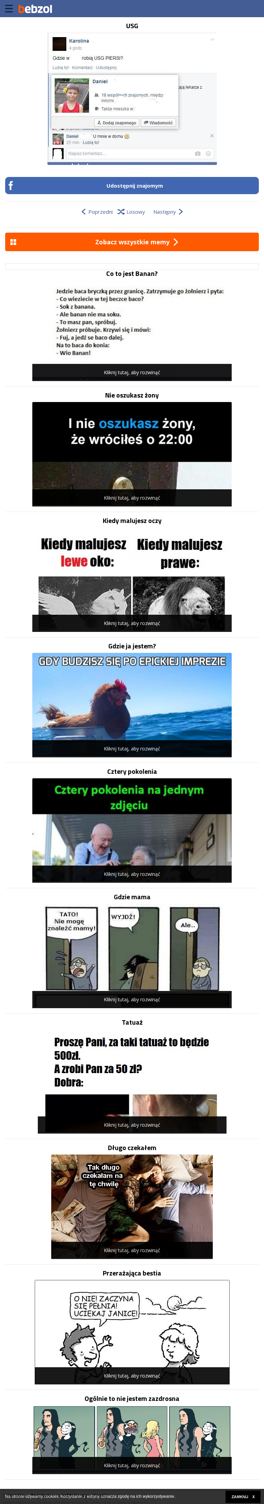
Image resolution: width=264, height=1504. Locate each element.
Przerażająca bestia (132, 1273)
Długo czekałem (132, 1147)
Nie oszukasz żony (132, 395)
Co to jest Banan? (132, 273)
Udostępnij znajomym (135, 185)
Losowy (135, 211)
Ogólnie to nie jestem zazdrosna (132, 1398)
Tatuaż (132, 1022)
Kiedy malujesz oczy (132, 520)
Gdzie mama (132, 896)
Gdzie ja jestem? (132, 646)
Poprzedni (100, 211)
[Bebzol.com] (35, 8)
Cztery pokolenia (132, 771)
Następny (164, 211)
